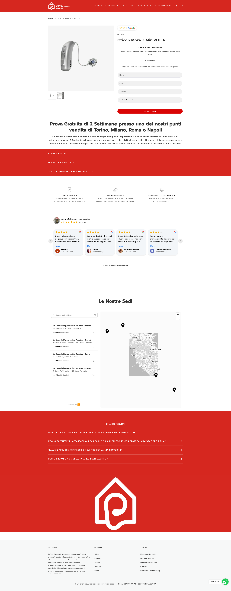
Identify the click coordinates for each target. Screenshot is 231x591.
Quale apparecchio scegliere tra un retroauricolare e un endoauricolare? (93, 432)
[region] (140, 360)
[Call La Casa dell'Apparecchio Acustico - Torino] (93, 375)
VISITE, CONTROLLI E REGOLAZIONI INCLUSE (71, 171)
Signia (97, 562)
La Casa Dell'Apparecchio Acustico (75, 219)
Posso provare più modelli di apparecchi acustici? (78, 458)
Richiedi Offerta (150, 111)
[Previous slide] (50, 241)
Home (50, 18)
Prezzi (96, 570)
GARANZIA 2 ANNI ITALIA (61, 162)
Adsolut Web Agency (145, 584)
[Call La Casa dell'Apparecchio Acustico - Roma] (93, 361)
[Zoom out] (178, 318)
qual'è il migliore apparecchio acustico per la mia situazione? (85, 450)
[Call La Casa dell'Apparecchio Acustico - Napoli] (93, 347)
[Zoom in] (178, 314)
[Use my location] (95, 315)
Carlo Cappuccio (132, 249)
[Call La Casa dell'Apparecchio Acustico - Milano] (93, 332)
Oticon (120, 34)
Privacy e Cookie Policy (150, 570)
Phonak (97, 558)
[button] (123, 325)
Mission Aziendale (148, 554)
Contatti (143, 566)
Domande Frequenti (148, 562)
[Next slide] (180, 241)
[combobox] (74, 315)
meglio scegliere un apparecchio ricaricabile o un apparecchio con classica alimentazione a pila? (107, 441)
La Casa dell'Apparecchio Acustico (93, 584)
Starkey (97, 566)
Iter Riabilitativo (147, 558)
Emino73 (65, 249)
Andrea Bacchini (100, 249)
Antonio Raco (162, 249)
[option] (74, 329)
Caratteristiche (57, 153)
